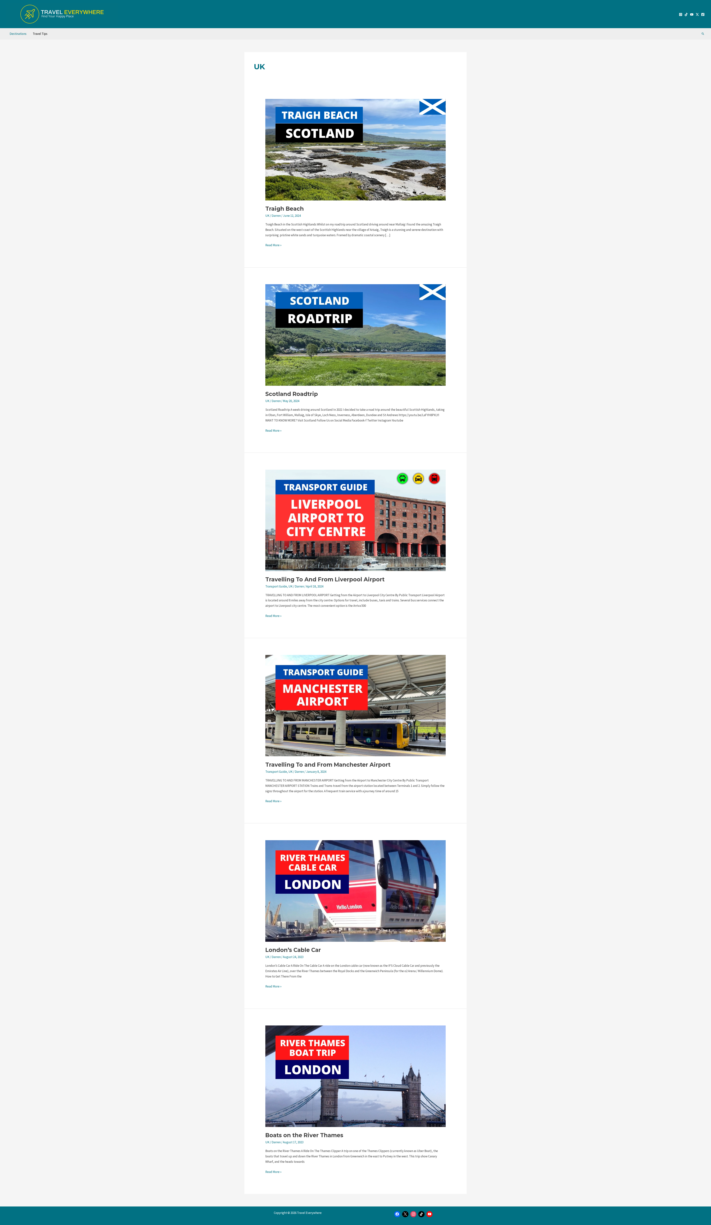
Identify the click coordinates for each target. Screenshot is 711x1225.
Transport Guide (276, 586)
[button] (703, 33)
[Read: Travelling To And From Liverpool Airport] (355, 520)
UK (267, 216)
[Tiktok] (421, 1214)
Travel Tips (40, 34)
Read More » (273, 245)
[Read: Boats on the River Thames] (355, 1076)
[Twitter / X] (697, 14)
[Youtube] (429, 1214)
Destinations (18, 34)
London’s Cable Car (293, 950)
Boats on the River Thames (304, 1135)
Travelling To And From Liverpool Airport (325, 579)
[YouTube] (691, 14)
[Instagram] (680, 14)
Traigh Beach (284, 208)
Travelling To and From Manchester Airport (327, 764)
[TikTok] (686, 14)
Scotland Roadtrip (291, 394)
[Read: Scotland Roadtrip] (355, 335)
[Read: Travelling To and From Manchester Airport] (355, 705)
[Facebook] (703, 14)
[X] (405, 1214)
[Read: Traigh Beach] (355, 149)
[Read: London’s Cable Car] (355, 891)
